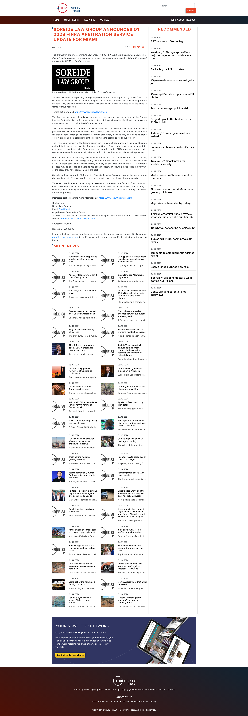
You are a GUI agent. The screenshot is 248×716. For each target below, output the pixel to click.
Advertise (104, 701)
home (56, 19)
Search (190, 10)
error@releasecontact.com (65, 237)
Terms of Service (130, 701)
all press (89, 19)
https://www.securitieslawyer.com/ (78, 218)
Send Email (64, 209)
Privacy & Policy (148, 701)
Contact (105, 19)
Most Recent (71, 19)
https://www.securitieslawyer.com (91, 112)
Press (94, 701)
